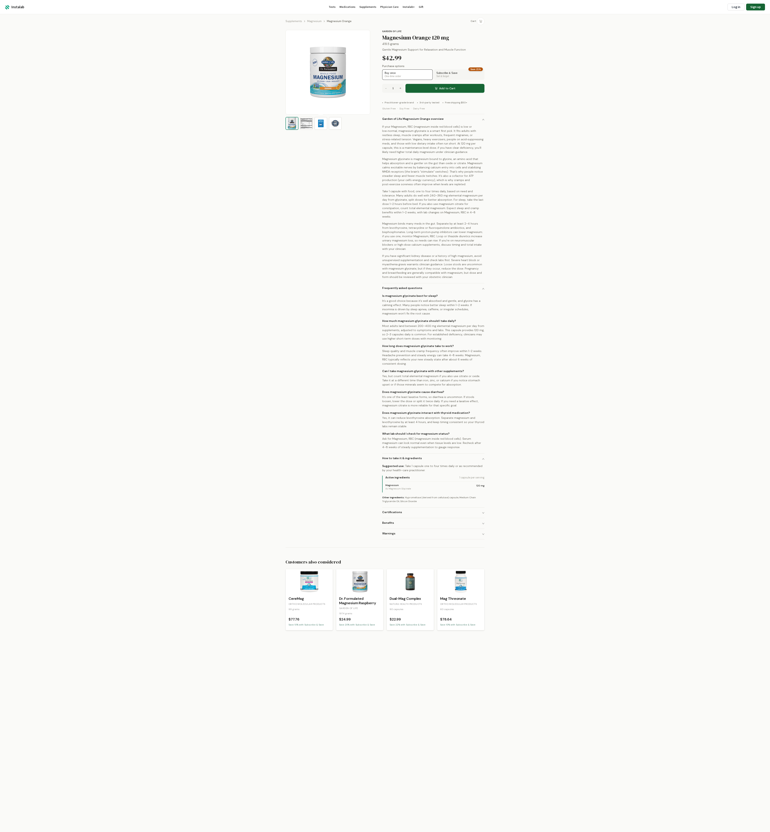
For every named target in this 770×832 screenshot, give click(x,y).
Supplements (294, 21)
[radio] (407, 74)
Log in (736, 7)
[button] (433, 119)
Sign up (755, 7)
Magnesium (314, 21)
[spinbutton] (393, 88)
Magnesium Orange (339, 21)
